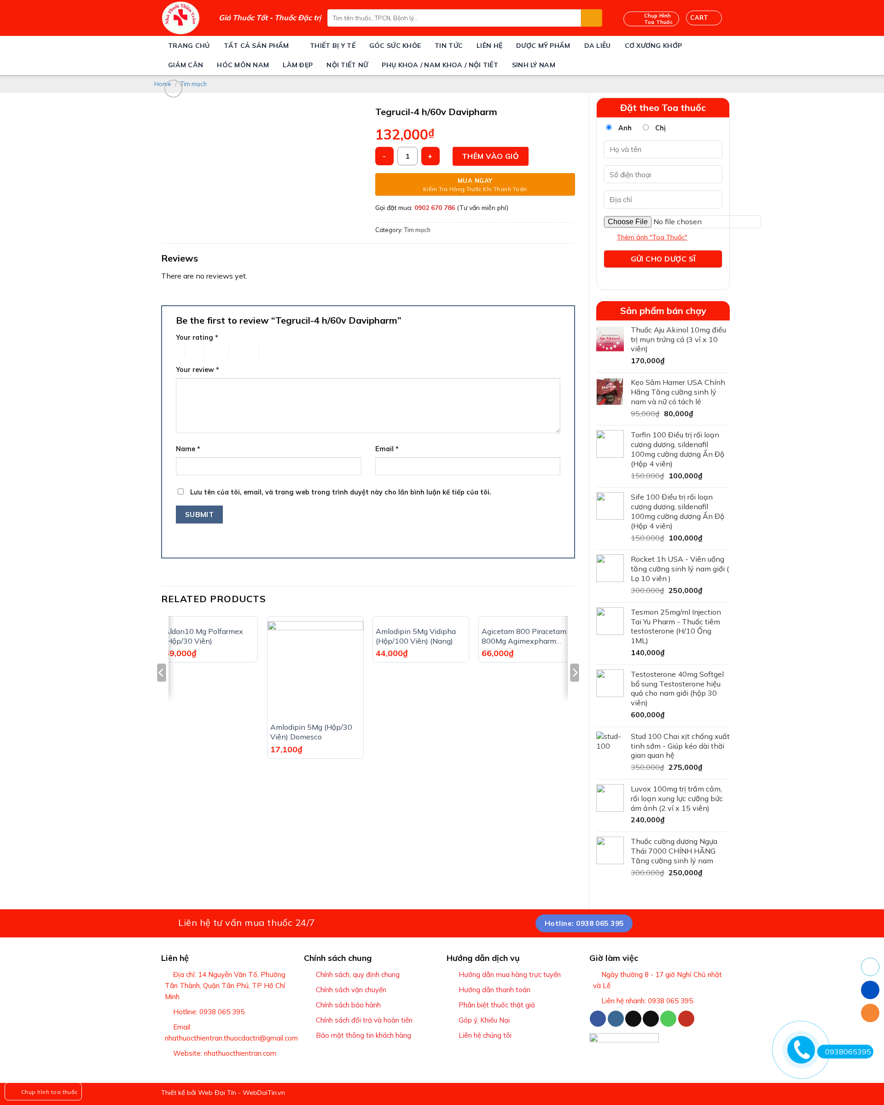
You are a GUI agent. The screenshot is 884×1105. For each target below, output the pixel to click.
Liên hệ (489, 45)
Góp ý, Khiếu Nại (484, 1020)
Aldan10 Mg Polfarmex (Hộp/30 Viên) (203, 636)
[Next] (575, 691)
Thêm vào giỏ (490, 156)
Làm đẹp (298, 65)
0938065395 (848, 1051)
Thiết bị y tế (332, 45)
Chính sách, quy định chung (358, 974)
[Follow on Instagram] (616, 1019)
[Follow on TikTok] (633, 1019)
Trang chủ (189, 45)
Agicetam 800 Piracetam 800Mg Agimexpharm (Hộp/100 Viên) (524, 636)
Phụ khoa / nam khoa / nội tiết (440, 65)
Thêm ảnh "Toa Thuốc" (652, 237)
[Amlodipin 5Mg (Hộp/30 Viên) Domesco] (315, 669)
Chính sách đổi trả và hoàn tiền (364, 1020)
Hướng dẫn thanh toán (494, 989)
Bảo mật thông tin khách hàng (363, 1035)
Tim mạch (193, 83)
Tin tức (449, 45)
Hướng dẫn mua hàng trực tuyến (510, 974)
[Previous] (162, 691)
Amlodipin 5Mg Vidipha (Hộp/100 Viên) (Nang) (416, 636)
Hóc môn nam (243, 65)
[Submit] (591, 18)
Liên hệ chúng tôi (485, 1035)
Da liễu (597, 45)
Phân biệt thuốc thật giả (497, 1004)
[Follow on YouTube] (686, 1019)
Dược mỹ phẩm (543, 45)
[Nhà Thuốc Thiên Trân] (183, 18)
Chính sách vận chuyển (351, 989)
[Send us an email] (651, 1019)
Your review (197, 370)
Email (387, 449)
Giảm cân (185, 65)
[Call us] (668, 1019)
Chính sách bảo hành (348, 1004)
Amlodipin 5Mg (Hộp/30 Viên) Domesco (311, 731)
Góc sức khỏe (395, 45)
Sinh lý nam (533, 65)
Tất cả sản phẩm (256, 45)
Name (188, 449)
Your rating (197, 337)
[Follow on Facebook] (598, 1019)
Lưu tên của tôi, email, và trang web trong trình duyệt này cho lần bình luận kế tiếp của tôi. (340, 492)
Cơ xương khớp (653, 45)
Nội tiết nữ (347, 65)
